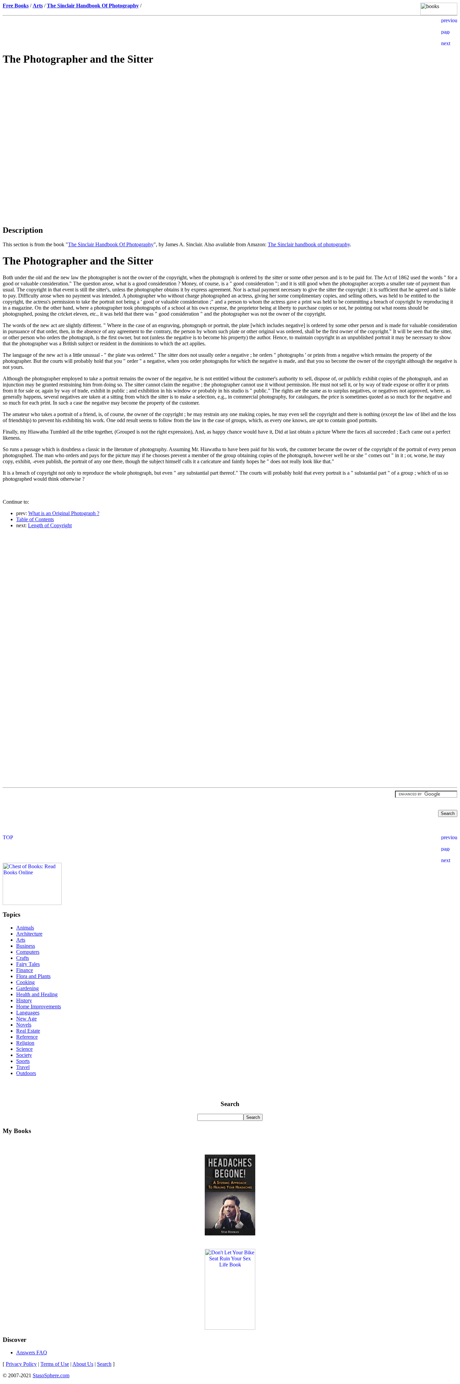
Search (104, 1364)
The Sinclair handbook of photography (309, 244)
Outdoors (26, 1073)
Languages (27, 1012)
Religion (25, 1043)
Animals (25, 928)
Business (25, 946)
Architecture (29, 934)
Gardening (27, 988)
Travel (23, 1067)
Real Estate (28, 1031)
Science (24, 1049)
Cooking (25, 982)
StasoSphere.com (51, 1375)
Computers (27, 952)
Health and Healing (37, 994)
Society (24, 1055)
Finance (24, 970)
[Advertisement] (230, 120)
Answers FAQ (31, 1352)
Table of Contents (35, 519)
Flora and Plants (33, 976)
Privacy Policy (21, 1364)
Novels (23, 1025)
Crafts (22, 958)
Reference (27, 1037)
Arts (20, 940)
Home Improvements (38, 1006)
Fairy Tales (28, 964)
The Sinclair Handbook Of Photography (111, 244)
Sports (23, 1061)
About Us (82, 1364)
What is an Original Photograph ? (63, 513)
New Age (26, 1018)
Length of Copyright (50, 525)
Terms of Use (54, 1364)
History (24, 1000)
